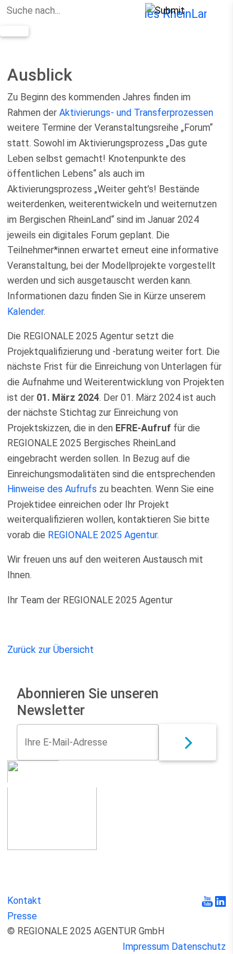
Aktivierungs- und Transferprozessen (136, 112)
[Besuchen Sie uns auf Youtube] (208, 900)
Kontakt (24, 900)
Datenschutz (198, 946)
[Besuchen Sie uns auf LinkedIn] (220, 900)
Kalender (25, 311)
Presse (22, 916)
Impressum (145, 946)
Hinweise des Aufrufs (52, 489)
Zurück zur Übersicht (50, 649)
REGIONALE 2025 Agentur (102, 535)
